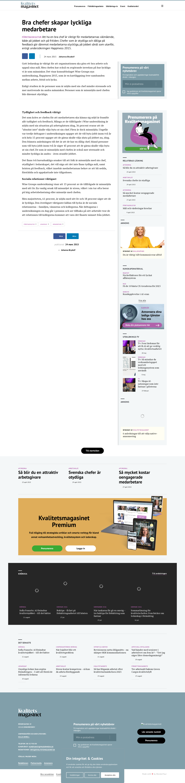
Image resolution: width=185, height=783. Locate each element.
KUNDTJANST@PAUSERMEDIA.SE (41, 747)
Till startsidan (92, 450)
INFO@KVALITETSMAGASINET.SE (42, 750)
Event (122, 6)
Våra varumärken (47, 774)
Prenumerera (79, 6)
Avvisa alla (92, 775)
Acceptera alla (110, 775)
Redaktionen (23, 763)
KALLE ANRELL (23, 737)
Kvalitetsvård (133, 6)
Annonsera (48, 763)
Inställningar (75, 775)
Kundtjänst (60, 774)
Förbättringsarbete (95, 6)
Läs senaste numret (151, 731)
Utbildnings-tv (112, 6)
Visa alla (142, 300)
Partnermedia (36, 763)
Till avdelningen (159, 573)
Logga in (81, 548)
